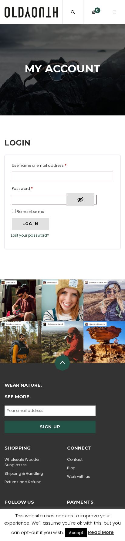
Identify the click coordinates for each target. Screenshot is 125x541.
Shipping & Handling (24, 473)
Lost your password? (30, 235)
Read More (101, 532)
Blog (71, 468)
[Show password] (80, 199)
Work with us (78, 476)
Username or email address (39, 165)
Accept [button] (76, 533)
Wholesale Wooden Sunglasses (23, 462)
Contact (75, 459)
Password (22, 188)
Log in (30, 223)
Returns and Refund (23, 482)
